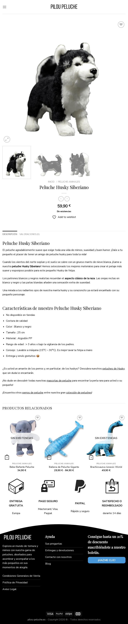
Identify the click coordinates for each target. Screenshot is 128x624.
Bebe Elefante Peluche (22, 467)
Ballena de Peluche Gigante (64, 467)
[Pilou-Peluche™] (64, 7)
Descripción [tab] (9, 234)
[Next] (119, 82)
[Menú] (4, 7)
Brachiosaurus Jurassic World (106, 467)
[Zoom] (7, 139)
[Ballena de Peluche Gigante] (63, 437)
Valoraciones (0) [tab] (30, 234)
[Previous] (9, 82)
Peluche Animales (69, 181)
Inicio (51, 181)
